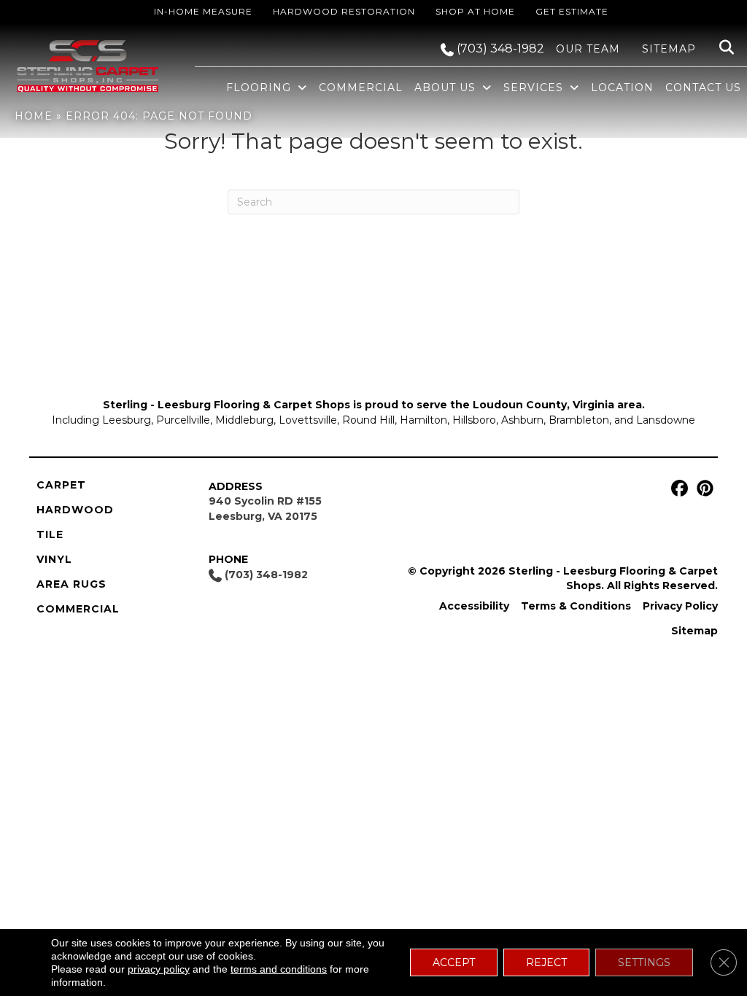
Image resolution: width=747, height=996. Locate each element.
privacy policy (159, 969)
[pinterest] (702, 489)
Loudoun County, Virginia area (557, 404)
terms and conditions (279, 969)
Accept (454, 962)
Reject (546, 962)
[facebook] (677, 489)
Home (34, 115)
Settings (644, 962)
